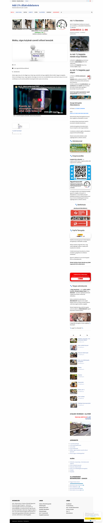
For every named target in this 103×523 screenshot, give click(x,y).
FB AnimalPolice (69, 505)
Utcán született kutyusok (83, 345)
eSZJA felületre (78, 61)
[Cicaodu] (73, 367)
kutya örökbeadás (74, 448)
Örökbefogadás (42, 505)
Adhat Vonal (19, 12)
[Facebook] (87, 1)
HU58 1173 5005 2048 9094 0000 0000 (79, 113)
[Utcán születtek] (73, 396)
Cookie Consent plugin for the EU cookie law (93, 520)
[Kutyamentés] (73, 382)
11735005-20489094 (80, 108)
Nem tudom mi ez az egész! (76, 490)
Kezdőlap (49, 12)
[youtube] (90, 1)
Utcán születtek (81, 396)
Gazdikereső (68, 503)
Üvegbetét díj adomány (44, 515)
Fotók (36, 12)
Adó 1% (12, 12)
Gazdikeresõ (56, 12)
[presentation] (73, 335)
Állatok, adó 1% (81, 389)
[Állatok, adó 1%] (73, 390)
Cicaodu (79, 367)
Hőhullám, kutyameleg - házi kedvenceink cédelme (84, 339)
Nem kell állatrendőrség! (75, 488)
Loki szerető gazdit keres (75, 445)
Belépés (27, 1)
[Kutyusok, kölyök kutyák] (73, 353)
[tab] (73, 335)
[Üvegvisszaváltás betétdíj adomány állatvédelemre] (80, 177)
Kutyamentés (81, 382)
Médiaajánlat (26, 521)
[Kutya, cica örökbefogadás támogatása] (73, 360)
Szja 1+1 (68, 511)
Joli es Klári (72, 447)
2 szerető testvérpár (17, 130)
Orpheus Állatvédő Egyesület (45, 503)
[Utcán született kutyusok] (73, 345)
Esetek (25, 12)
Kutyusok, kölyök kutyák (83, 352)
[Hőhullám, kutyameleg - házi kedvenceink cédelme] (73, 339)
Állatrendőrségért (42, 511)
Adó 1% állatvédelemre (25, 5)
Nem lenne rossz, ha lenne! (76, 485)
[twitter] (88, 1)
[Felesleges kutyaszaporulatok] (73, 403)
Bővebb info (93, 516)
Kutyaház (80, 375)
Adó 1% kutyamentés (43, 513)
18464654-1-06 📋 (40, 32)
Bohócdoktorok (69, 513)
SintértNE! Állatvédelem (44, 509)
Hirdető (31, 12)
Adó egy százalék (70, 509)
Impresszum (14, 521)
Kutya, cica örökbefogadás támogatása (78, 468)
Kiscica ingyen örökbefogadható (77, 453)
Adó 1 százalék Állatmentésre (72, 507)
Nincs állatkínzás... (74, 486)
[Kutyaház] (73, 375)
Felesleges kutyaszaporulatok (84, 403)
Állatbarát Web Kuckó (43, 507)
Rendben (93, 518)
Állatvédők (42, 12)
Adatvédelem (20, 521)
